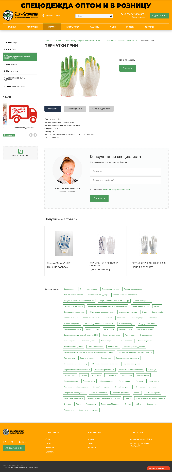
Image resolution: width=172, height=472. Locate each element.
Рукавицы (152, 370)
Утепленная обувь (126, 324)
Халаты (109, 318)
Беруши (84, 375)
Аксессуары (109, 329)
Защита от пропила (142, 301)
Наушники (96, 375)
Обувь (78, 404)
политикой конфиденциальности (116, 190)
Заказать (127, 68)
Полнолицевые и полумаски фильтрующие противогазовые (88, 352)
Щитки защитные (89, 341)
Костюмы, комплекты (91, 318)
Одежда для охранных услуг (102, 312)
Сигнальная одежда (140, 306)
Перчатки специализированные (77, 370)
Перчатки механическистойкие (105, 364)
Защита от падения (88, 358)
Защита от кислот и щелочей (125, 295)
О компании (32, 27)
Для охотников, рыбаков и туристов (16, 79)
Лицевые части (89, 381)
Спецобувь (11, 49)
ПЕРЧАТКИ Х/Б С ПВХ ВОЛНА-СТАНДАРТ (104, 264)
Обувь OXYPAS (92, 329)
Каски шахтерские (95, 347)
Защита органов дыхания (134, 347)
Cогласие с (111, 189)
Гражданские (127, 375)
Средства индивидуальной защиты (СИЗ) (17, 57)
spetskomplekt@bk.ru (142, 439)
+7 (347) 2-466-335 (134, 14)
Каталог (51, 27)
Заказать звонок (138, 17)
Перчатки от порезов (131, 364)
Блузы (144, 312)
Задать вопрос (159, 15)
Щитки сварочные (108, 341)
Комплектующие (71, 381)
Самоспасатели (106, 381)
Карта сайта (33, 467)
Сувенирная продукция (88, 410)
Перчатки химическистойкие (131, 370)
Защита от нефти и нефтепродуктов (79, 301)
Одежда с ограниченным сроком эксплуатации (107, 306)
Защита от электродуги (73, 306)
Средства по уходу (145, 329)
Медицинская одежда (128, 312)
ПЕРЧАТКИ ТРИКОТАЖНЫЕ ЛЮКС (149, 263)
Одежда (67, 404)
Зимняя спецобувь (71, 324)
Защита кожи (113, 347)
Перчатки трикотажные (104, 370)
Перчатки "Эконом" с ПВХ (59, 263)
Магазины (94, 27)
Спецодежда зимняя (88, 289)
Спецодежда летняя (110, 289)
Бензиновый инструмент (146, 387)
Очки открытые (70, 341)
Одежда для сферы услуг (74, 312)
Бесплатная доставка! (20, 128)
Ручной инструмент (123, 387)
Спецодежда (11, 43)
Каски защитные (145, 341)
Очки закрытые (146, 335)
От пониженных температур (75, 364)
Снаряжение (152, 404)
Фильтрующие (124, 381)
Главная (12, 27)
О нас (48, 439)
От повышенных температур (127, 358)
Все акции (9, 135)
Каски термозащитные (73, 347)
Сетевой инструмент (101, 387)
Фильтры (139, 381)
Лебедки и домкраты (120, 393)
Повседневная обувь (72, 329)
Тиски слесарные (152, 393)
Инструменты (12, 71)
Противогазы (12, 65)
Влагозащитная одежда (98, 295)
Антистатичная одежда (73, 295)
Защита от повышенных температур (114, 301)
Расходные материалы (73, 398)
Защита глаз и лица (111, 335)
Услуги (91, 439)
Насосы (137, 393)
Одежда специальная (133, 289)
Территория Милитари (15, 86)
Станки (128, 398)
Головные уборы (71, 318)
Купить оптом (72, 27)
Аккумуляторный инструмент (76, 387)
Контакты (149, 27)
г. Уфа (56, 15)
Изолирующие (143, 375)
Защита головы (127, 341)
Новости (130, 27)
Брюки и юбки (158, 312)
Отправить (99, 198)
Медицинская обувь (147, 324)
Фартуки (157, 306)
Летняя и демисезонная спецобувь (99, 324)
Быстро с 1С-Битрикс (157, 468)
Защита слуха (70, 375)
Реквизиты (50, 448)
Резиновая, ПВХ (125, 329)
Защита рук (106, 358)
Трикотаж (121, 318)
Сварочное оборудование (74, 393)
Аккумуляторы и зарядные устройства (104, 398)
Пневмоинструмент (99, 393)
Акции (113, 27)
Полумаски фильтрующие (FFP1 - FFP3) (135, 352)
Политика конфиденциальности (15, 467)
